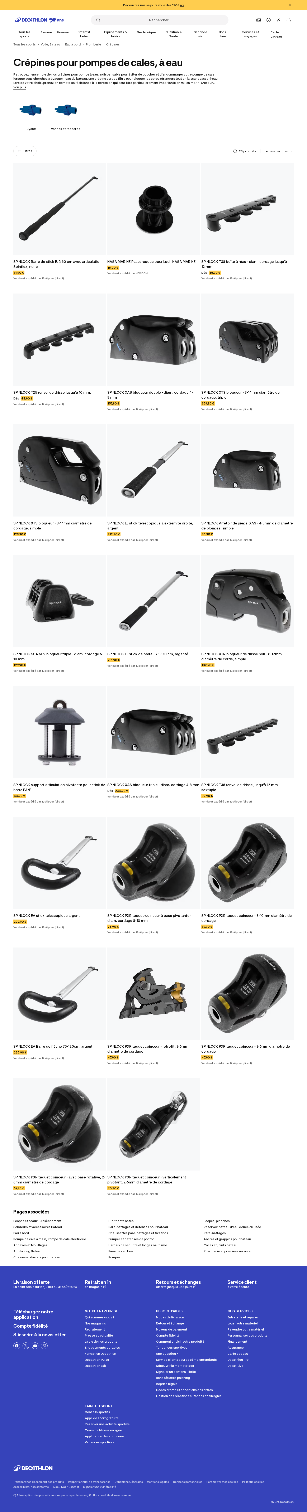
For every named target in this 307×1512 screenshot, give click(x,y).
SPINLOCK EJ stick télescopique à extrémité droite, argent (150, 525)
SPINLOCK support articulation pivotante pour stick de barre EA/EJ (59, 787)
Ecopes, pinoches (217, 1221)
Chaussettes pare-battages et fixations (138, 1233)
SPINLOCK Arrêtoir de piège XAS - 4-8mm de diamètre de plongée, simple (247, 525)
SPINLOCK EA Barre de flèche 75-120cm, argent (53, 1046)
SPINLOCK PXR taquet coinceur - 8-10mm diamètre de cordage (247, 918)
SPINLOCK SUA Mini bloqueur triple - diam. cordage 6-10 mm (58, 656)
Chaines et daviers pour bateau (36, 1257)
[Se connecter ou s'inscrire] (279, 20)
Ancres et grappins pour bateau (227, 1239)
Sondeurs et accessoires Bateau (37, 1227)
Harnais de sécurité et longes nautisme (137, 1245)
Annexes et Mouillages (30, 1245)
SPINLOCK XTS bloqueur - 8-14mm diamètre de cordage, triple (240, 394)
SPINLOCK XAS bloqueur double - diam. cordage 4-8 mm (150, 394)
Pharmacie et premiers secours (227, 1251)
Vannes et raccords (65, 129)
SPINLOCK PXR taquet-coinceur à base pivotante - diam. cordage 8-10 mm (149, 918)
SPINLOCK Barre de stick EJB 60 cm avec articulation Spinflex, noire (57, 264)
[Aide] (269, 20)
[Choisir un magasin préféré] (259, 20)
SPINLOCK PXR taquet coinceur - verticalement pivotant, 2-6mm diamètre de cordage (147, 1179)
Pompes (114, 1257)
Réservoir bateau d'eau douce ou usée (232, 1227)
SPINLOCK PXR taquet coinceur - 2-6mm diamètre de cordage (246, 1048)
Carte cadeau (276, 34)
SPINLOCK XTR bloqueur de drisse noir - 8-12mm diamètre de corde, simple (242, 656)
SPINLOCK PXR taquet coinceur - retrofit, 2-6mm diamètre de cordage (148, 1048)
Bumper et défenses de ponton (131, 1239)
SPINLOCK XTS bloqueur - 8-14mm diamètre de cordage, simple (53, 525)
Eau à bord (21, 1233)
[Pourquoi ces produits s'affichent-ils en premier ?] (235, 151)
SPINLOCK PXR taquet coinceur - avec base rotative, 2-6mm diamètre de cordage (59, 1179)
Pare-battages (215, 1233)
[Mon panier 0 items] (289, 20)
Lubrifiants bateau (122, 1221)
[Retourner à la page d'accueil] (39, 20)
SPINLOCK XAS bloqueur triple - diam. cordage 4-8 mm (153, 785)
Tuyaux (30, 129)
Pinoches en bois (120, 1251)
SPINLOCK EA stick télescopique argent (46, 916)
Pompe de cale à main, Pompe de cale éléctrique (49, 1239)
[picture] (59, 209)
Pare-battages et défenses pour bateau (138, 1227)
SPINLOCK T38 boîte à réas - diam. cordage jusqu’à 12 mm (244, 264)
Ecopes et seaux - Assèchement (37, 1221)
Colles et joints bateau (220, 1245)
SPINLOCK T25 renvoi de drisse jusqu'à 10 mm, (52, 392)
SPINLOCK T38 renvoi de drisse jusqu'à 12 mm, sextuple (240, 787)
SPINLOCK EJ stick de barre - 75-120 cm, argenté (147, 654)
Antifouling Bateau (27, 1251)
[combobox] (279, 151)
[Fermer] (290, 5)
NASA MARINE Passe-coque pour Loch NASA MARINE (151, 262)
